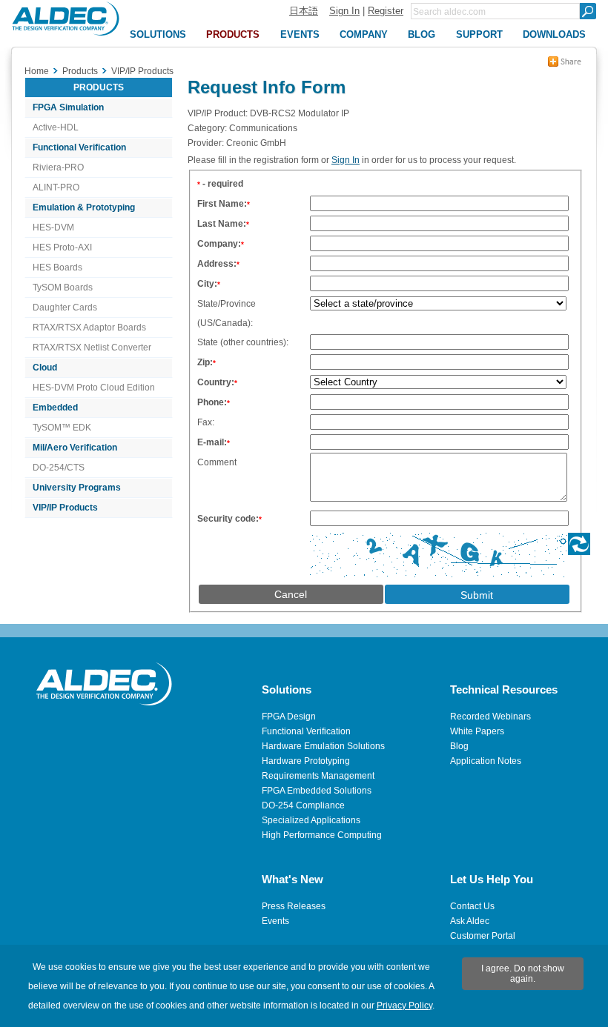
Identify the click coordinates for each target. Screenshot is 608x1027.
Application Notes (485, 761)
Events (275, 921)
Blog (459, 746)
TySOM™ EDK (62, 427)
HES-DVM (53, 227)
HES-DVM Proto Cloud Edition (94, 387)
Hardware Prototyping (306, 761)
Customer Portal (482, 936)
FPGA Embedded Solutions (316, 790)
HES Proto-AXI (62, 247)
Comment (217, 462)
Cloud (45, 367)
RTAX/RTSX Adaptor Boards (89, 327)
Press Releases (294, 906)
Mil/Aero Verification (75, 447)
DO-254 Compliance (303, 805)
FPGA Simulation (68, 107)
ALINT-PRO (56, 187)
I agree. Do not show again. (522, 973)
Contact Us (472, 906)
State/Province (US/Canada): (226, 313)
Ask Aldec (469, 921)
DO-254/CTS (59, 467)
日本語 (303, 10)
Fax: (205, 422)
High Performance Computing (322, 835)
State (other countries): (242, 342)
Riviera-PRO (58, 167)
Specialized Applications (311, 820)
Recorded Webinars (490, 716)
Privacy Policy (404, 1005)
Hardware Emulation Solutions (323, 746)
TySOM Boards (63, 287)
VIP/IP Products (65, 507)
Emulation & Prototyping (84, 207)
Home (36, 71)
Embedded (55, 407)
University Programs (77, 487)
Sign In (344, 10)
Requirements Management (318, 776)
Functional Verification (79, 147)
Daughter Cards (65, 307)
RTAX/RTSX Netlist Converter (92, 347)
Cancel (290, 594)
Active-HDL (56, 127)
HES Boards (57, 267)
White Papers (477, 731)
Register (385, 10)
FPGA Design (289, 716)
